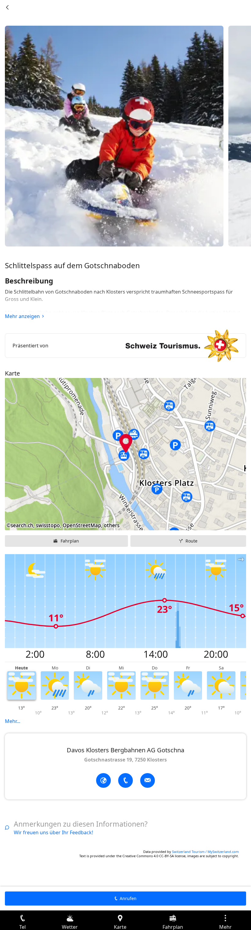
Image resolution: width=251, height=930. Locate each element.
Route (191, 541)
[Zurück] (7, 7)
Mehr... (12, 721)
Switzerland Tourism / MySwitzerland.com (205, 851)
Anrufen (128, 898)
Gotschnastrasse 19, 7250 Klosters (125, 759)
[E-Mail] (147, 780)
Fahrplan (70, 541)
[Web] (103, 780)
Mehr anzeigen (22, 316)
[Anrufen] (125, 780)
